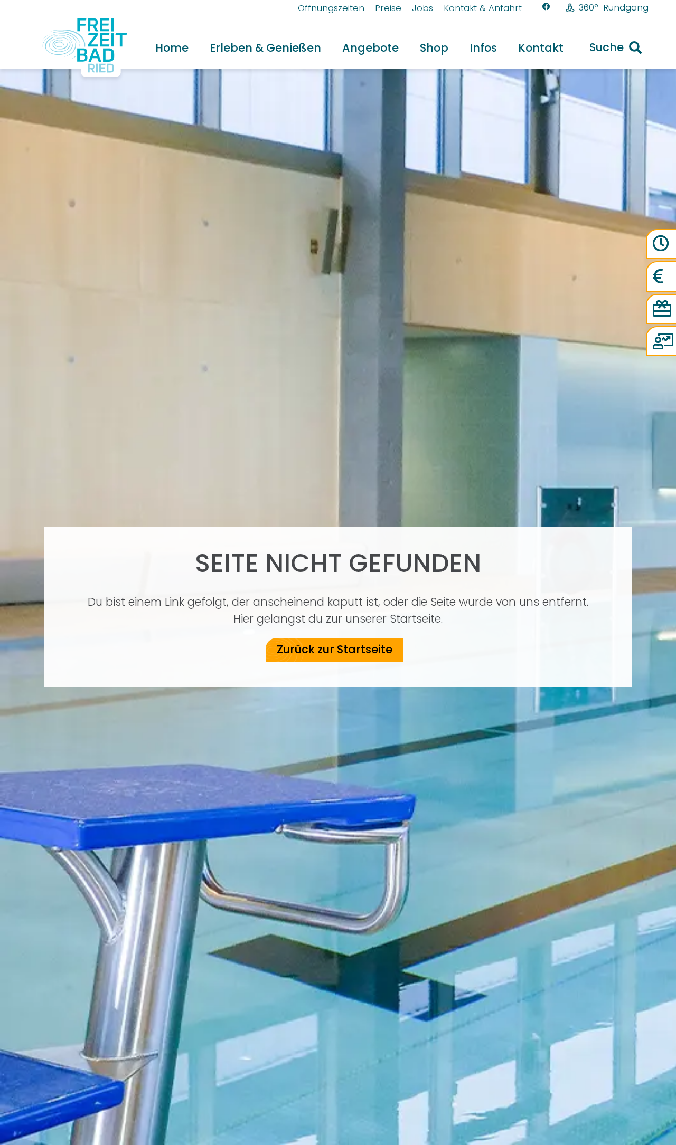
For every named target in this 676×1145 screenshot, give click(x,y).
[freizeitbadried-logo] (78, 47)
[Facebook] (546, 7)
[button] (331, 47)
